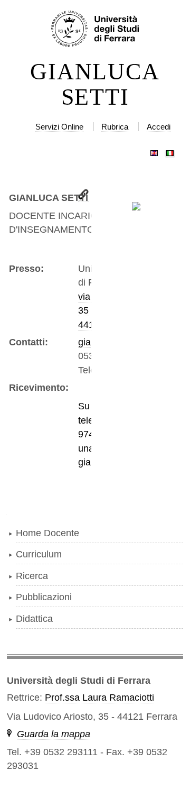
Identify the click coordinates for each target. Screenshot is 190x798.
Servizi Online (59, 126)
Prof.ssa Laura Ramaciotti (99, 697)
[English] (154, 150)
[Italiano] (170, 150)
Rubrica (114, 126)
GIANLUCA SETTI (94, 84)
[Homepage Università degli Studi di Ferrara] (95, 30)
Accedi (158, 126)
